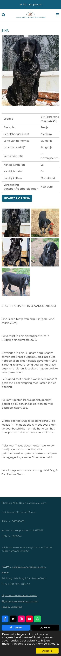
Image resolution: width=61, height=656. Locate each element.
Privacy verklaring (12, 606)
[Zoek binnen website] (3, 15)
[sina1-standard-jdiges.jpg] (16, 223)
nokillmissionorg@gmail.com (29, 566)
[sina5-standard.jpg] (45, 252)
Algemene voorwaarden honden (20, 601)
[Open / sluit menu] (57, 15)
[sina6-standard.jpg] (16, 282)
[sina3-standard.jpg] (45, 223)
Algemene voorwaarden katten (19, 595)
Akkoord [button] (47, 650)
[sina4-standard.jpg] (16, 252)
